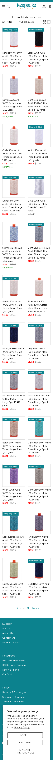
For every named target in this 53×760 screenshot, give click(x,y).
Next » (35, 608)
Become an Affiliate (13, 660)
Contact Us (8, 637)
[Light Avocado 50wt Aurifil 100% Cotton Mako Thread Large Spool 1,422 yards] (14, 569)
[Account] (43, 6)
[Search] (9, 6)
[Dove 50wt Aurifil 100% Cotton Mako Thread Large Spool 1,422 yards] (14, 85)
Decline (25, 742)
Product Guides (11, 642)
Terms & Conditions (13, 701)
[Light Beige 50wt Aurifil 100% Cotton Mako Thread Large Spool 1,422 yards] (39, 85)
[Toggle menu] (3, 6)
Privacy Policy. (22, 727)
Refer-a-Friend (10, 669)
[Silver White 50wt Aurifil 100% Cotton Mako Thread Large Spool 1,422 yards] (39, 287)
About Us (7, 633)
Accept (25, 735)
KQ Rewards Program (14, 665)
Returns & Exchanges (14, 692)
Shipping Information (14, 697)
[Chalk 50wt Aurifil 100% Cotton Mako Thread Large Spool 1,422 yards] (14, 135)
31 (28, 608)
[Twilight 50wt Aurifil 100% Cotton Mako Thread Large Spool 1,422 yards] (39, 522)
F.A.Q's (6, 628)
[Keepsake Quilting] (26, 6)
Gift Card (7, 674)
